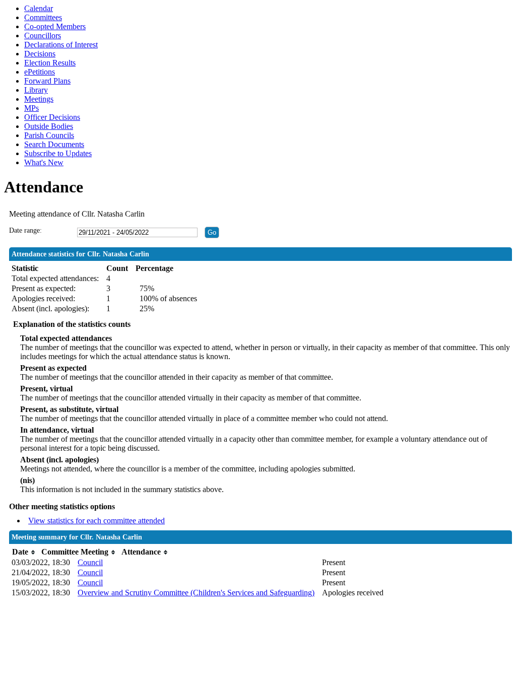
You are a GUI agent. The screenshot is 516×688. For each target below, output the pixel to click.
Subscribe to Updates (58, 153)
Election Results (50, 62)
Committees (43, 17)
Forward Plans (47, 81)
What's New (43, 162)
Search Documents (54, 144)
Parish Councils (49, 135)
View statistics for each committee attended (96, 520)
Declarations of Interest (61, 44)
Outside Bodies (48, 126)
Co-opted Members (55, 26)
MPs (31, 108)
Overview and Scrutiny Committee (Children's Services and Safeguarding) (196, 592)
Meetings (38, 99)
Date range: (25, 230)
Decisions (39, 53)
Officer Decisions (52, 117)
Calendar (38, 8)
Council (90, 562)
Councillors (42, 35)
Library (36, 90)
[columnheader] (24, 552)
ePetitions (39, 71)
